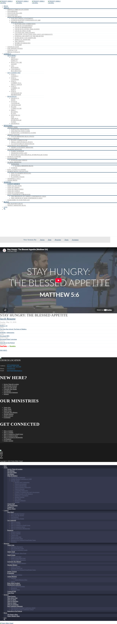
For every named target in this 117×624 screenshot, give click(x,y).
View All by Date (14, 186)
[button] (4, 209)
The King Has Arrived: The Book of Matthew (63, 230)
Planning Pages (17, 177)
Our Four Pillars (14, 13)
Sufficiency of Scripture (25, 38)
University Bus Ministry (17, 145)
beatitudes (3, 332)
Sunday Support (14, 156)
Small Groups (13, 138)
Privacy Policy (13, 52)
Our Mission (12, 11)
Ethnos (14, 168)
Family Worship (17, 151)
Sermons (7, 182)
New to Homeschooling (21, 173)
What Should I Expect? (14, 59)
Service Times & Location (18, 9)
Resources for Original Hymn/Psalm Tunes (16, 118)
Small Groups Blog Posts (22, 142)
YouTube (3, 346)
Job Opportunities (15, 48)
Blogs (6, 201)
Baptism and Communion (25, 24)
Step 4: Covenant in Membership (16, 93)
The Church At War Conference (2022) (26, 198)
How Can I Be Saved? (16, 63)
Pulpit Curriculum (16, 107)
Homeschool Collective (17, 171)
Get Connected (13, 72)
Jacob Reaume (8, 318)
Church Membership (23, 27)
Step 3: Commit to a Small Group (16, 82)
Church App (16, 105)
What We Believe (14, 16)
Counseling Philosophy (25, 32)
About (6, 7)
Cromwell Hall (14, 178)
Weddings (15, 123)
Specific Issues (17, 22)
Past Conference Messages (18, 194)
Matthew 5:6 (3, 326)
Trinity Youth (13, 134)
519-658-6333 (11, 368)
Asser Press (12, 180)
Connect (7, 54)
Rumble (13, 346)
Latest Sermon (13, 184)
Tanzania (15, 164)
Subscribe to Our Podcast (18, 200)
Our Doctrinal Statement (22, 18)
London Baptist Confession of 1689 (25, 20)
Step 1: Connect (14, 75)
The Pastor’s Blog (15, 203)
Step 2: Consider (15, 78)
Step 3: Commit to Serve (15, 88)
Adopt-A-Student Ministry (22, 147)
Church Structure (23, 31)
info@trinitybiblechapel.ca (14, 370)
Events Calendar (15, 102)
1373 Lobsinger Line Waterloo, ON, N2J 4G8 (14, 365)
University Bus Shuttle (16, 70)
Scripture (75, 240)
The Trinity (19, 41)
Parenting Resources (20, 129)
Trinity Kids (12, 127)
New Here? (11, 55)
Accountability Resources (22, 144)
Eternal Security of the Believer (29, 36)
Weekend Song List (19, 153)
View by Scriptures (15, 193)
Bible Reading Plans (14, 111)
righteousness (10, 332)
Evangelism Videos (19, 160)
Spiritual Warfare (22, 39)
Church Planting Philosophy (27, 29)
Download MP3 (4, 336)
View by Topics (13, 191)
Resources (11, 96)
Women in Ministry (23, 43)
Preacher (57, 240)
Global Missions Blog (24, 166)
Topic (66, 240)
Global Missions (14, 162)
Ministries (8, 125)
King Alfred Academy (16, 169)
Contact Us (12, 50)
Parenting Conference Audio (23, 132)
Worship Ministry (14, 149)
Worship (18, 45)
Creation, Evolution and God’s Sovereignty (34, 34)
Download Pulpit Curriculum (8, 339)
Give (5, 207)
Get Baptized (15, 66)
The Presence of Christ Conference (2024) (28, 196)
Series (42, 240)
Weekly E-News (15, 99)
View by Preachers (15, 189)
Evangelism (12, 158)
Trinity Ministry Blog (16, 205)
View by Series (13, 187)
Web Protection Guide (20, 131)
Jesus (6, 6)
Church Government (24, 25)
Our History (12, 15)
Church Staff (13, 47)
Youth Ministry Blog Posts (22, 136)
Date (49, 240)
